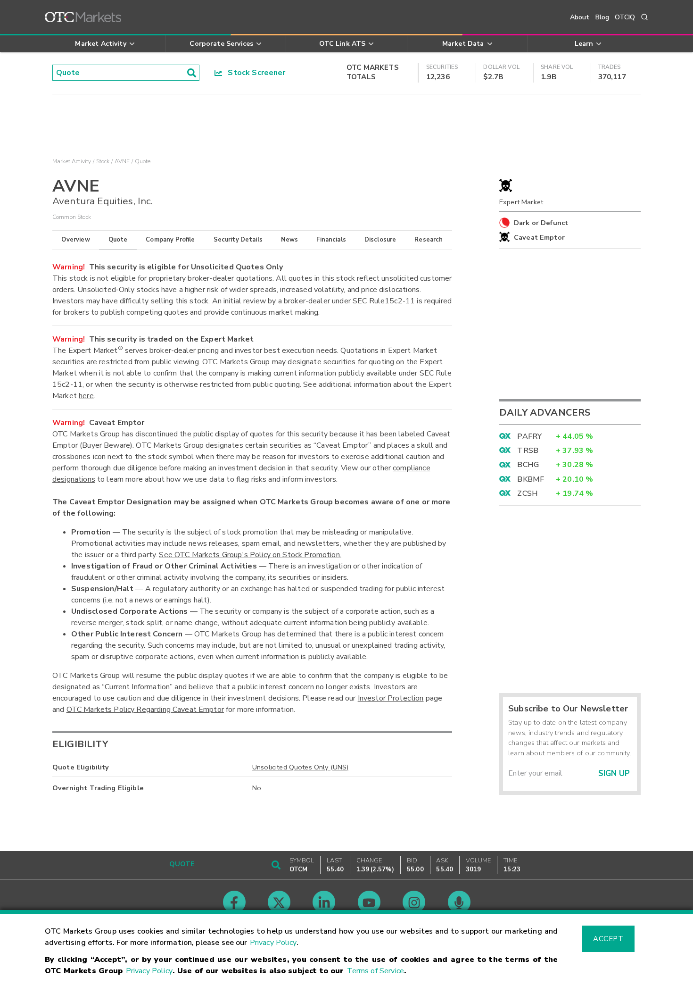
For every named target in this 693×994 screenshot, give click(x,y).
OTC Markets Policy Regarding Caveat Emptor (145, 709)
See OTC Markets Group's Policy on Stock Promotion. (250, 555)
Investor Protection (391, 698)
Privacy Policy (273, 942)
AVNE (122, 161)
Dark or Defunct (541, 222)
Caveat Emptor (539, 237)
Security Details (238, 239)
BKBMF (530, 479)
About (580, 17)
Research (428, 239)
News (289, 239)
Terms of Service (375, 971)
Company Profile (170, 239)
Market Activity (71, 161)
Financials (331, 239)
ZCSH (527, 493)
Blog (602, 17)
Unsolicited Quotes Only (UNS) (300, 767)
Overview (75, 239)
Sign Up (614, 773)
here (86, 396)
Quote (118, 239)
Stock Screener (254, 72)
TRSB (527, 450)
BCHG (528, 464)
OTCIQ (625, 17)
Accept (608, 939)
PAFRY (529, 436)
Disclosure (380, 239)
